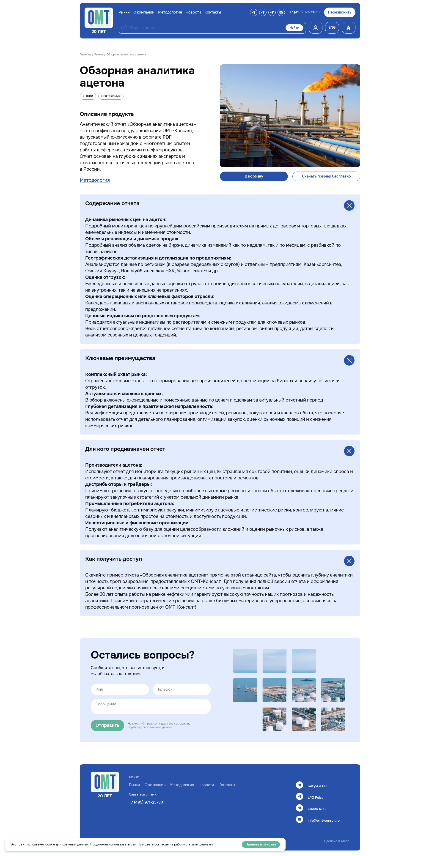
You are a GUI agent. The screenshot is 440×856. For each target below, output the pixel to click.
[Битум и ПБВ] (253, 12)
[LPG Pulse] (263, 12)
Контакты (213, 12)
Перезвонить (340, 12)
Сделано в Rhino (336, 841)
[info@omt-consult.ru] (281, 12)
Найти (294, 28)
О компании (143, 12)
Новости (193, 12)
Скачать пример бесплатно (326, 176)
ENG (332, 28)
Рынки (124, 12)
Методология (170, 12)
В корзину (254, 176)
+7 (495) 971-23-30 (304, 12)
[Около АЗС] (272, 12)
